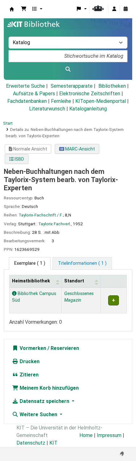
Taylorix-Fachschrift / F (40, 214)
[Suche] (68, 69)
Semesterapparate (72, 86)
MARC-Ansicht (79, 148)
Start (8, 123)
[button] (23, 9)
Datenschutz (30, 443)
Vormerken (32, 348)
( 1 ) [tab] (29, 263)
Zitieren (28, 375)
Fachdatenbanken (27, 101)
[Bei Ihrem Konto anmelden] (114, 9)
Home (86, 435)
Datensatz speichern (44, 401)
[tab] (82, 263)
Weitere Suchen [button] (38, 414)
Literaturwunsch (47, 109)
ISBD (19, 159)
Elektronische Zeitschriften (89, 94)
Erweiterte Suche (25, 86)
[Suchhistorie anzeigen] (125, 9)
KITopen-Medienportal (100, 101)
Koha (11, 9)
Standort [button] (74, 281)
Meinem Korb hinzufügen (48, 388)
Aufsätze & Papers (34, 94)
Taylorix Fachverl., (55, 223)
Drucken (29, 361)
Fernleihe (61, 101)
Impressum (109, 435)
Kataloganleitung (88, 109)
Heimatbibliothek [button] (31, 281)
